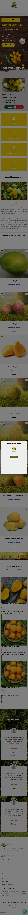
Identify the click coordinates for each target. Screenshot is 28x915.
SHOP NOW (14, 457)
